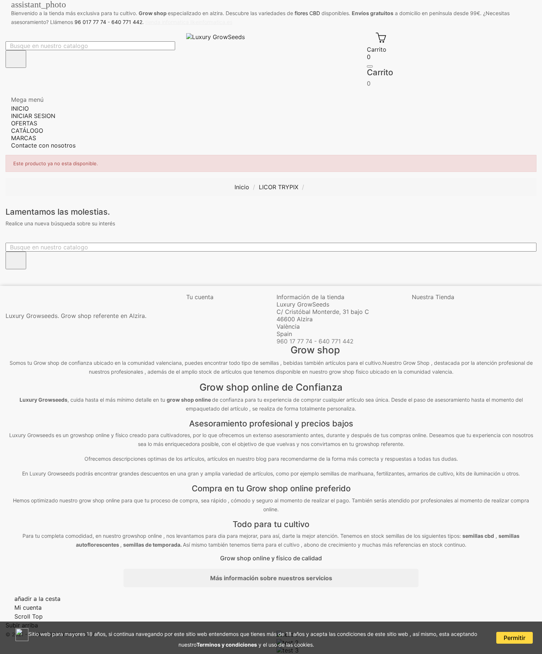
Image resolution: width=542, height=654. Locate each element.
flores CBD (307, 13)
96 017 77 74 (90, 22)
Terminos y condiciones (227, 644)
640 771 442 (126, 22)
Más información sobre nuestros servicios (271, 578)
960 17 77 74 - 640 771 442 (315, 341)
